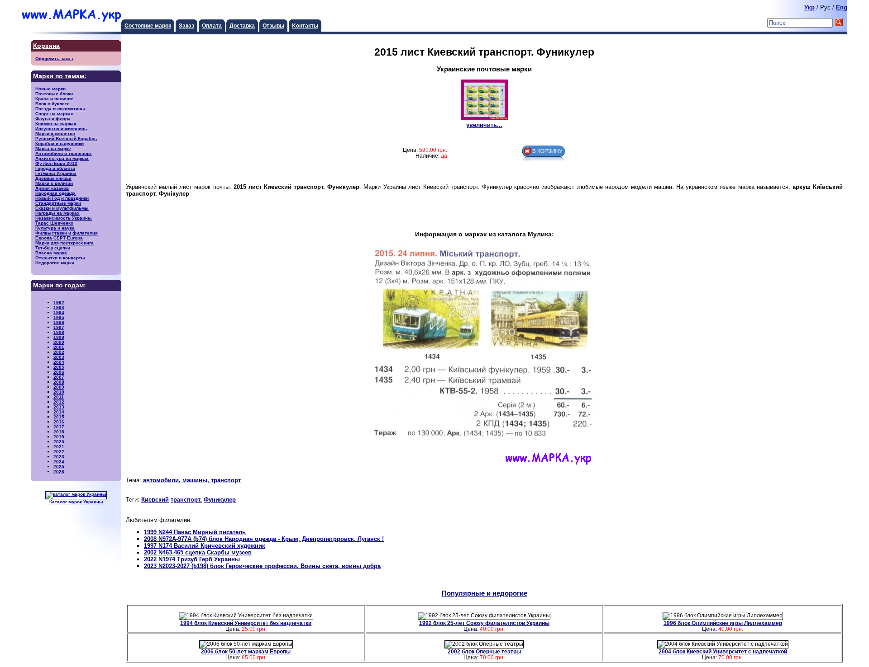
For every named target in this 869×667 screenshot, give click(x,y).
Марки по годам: (59, 285)
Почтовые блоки (54, 93)
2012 (58, 401)
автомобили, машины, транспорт (192, 480)
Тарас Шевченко (54, 223)
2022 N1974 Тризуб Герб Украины (192, 559)
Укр (809, 7)
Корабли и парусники (59, 143)
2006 (58, 372)
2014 (58, 411)
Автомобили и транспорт (63, 153)
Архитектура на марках (62, 158)
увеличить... (484, 125)
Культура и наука (55, 227)
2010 (58, 392)
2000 (58, 342)
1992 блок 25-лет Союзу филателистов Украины (484, 623)
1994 (58, 312)
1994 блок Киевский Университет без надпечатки (245, 623)
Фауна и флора (53, 118)
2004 (58, 362)
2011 (58, 397)
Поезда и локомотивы (60, 108)
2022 (58, 451)
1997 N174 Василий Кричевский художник (204, 545)
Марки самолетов (55, 133)
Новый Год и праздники (62, 198)
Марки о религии (54, 183)
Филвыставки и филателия (66, 232)
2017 (58, 426)
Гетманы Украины (55, 173)
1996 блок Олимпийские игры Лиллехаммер (723, 623)
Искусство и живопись (61, 128)
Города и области (55, 168)
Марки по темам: (59, 76)
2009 (58, 387)
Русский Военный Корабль (66, 138)
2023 (58, 456)
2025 (58, 466)
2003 (58, 357)
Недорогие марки (54, 262)
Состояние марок (147, 25)
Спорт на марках (54, 113)
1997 (58, 327)
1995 (58, 317)
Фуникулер (220, 499)
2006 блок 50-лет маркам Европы (246, 651)
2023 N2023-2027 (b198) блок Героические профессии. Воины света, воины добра (262, 566)
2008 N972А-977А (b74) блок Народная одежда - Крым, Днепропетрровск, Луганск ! (264, 538)
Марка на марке (53, 148)
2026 (58, 471)
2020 (58, 441)
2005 (58, 367)
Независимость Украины (63, 218)
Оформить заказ (54, 58)
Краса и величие (54, 98)
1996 (58, 322)
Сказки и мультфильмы (62, 208)
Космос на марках (55, 123)
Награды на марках (57, 213)
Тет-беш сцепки (52, 247)
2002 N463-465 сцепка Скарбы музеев (198, 552)
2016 (58, 421)
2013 (58, 406)
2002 (58, 352)
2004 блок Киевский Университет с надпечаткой (723, 651)
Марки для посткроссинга (64, 242)
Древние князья (53, 178)
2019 (58, 436)
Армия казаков (52, 188)
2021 (58, 446)
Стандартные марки (58, 203)
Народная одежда (55, 193)
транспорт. (186, 499)
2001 (58, 347)
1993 (58, 307)
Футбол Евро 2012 (56, 163)
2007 (58, 377)
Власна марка (51, 252)
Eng (841, 7)
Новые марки (50, 88)
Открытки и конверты (60, 257)
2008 (58, 382)
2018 (58, 431)
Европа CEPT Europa (59, 237)
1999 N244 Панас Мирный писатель (195, 532)
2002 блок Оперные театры (484, 651)
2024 (58, 461)
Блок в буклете (52, 103)
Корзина (46, 45)
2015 (58, 416)
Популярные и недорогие (484, 593)
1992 (58, 302)
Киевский (155, 499)
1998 (58, 332)
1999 (58, 337)
